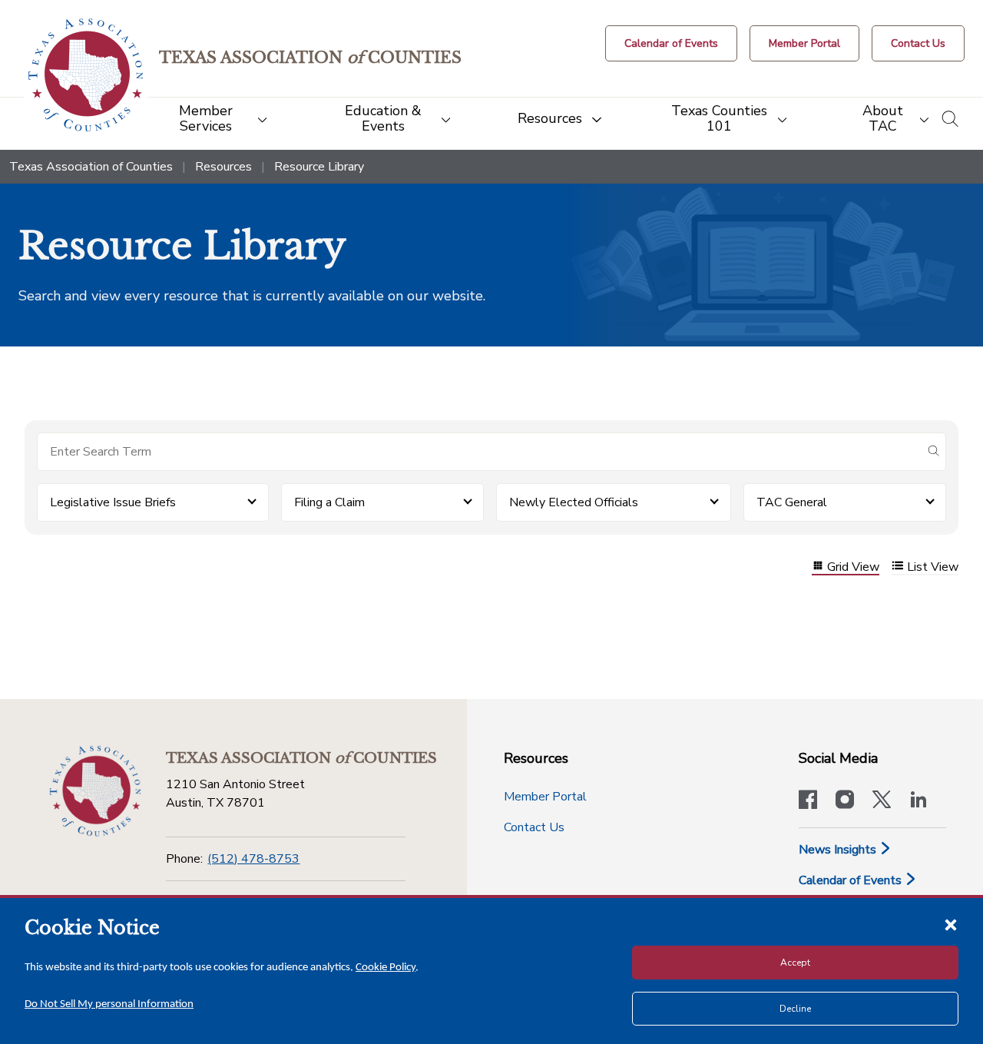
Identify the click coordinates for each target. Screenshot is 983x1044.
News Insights (839, 849)
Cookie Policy (385, 967)
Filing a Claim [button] (329, 502)
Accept (795, 962)
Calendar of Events (852, 880)
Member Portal (545, 796)
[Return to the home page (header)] (85, 74)
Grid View (853, 567)
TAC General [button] (791, 502)
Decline (795, 1009)
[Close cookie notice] (950, 924)
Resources (223, 166)
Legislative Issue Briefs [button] (113, 502)
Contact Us (534, 827)
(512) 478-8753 (253, 858)
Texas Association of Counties (91, 166)
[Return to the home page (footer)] (95, 791)
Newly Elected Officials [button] (573, 502)
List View (932, 567)
